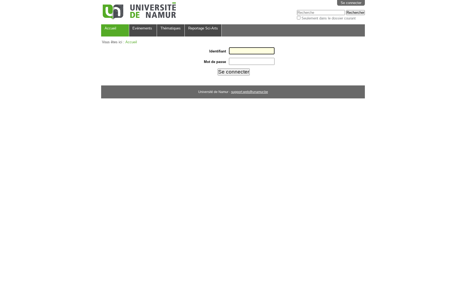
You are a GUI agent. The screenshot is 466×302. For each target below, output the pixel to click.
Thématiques (170, 28)
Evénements (142, 28)
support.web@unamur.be (249, 92)
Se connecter (351, 3)
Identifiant (217, 51)
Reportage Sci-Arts (203, 28)
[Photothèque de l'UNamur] (139, 11)
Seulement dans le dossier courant (328, 18)
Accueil (110, 28)
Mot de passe (215, 62)
